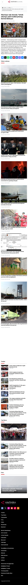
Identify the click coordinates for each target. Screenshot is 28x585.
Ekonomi (3, 540)
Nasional (3, 527)
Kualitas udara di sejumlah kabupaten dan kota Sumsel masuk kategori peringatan (16, 467)
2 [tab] (12, 494)
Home (5, 7)
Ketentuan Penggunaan (7, 563)
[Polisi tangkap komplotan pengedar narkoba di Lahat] (4, 374)
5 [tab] (18, 494)
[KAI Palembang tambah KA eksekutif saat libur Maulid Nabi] (4, 380)
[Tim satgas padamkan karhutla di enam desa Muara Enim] (4, 400)
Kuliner (3, 560)
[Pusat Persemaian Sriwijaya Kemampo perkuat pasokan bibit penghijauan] (14, 266)
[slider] (6, 36)
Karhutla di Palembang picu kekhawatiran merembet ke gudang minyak (12, 180)
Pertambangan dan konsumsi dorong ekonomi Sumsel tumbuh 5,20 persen (14, 324)
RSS (2, 575)
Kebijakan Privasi (5, 566)
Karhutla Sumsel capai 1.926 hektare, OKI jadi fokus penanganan (13, 83)
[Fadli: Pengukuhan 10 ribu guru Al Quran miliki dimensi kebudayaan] (4, 387)
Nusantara (3, 524)
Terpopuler (4, 517)
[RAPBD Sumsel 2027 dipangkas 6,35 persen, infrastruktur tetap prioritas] (14, 145)
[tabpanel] (14, 484)
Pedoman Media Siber (6, 573)
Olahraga (3, 542)
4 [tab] (16, 494)
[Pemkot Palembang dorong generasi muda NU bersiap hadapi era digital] (4, 407)
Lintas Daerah (4, 535)
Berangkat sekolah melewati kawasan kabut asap (12, 489)
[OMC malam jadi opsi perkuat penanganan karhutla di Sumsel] (14, 193)
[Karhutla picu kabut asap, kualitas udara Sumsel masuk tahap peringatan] (14, 97)
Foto (2, 472)
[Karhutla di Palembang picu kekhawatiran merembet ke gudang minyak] (14, 169)
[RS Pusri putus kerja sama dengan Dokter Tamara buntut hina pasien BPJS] (14, 242)
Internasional (4, 544)
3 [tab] (14, 494)
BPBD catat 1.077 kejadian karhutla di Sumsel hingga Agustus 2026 (13, 228)
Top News (4, 420)
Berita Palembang (5, 530)
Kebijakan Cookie (5, 568)
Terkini (3, 361)
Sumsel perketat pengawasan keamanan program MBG (12, 131)
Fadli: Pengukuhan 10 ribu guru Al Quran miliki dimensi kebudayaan (17, 387)
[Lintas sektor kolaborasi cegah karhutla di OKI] (4, 367)
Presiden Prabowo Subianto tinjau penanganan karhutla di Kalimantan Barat (17, 460)
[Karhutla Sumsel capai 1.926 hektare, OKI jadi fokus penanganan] (14, 73)
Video (9, 7)
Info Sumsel (4, 532)
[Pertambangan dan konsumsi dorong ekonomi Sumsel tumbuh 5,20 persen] (14, 314)
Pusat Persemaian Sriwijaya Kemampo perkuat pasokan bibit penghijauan (14, 276)
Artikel (2, 557)
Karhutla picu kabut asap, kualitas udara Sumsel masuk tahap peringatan (12, 107)
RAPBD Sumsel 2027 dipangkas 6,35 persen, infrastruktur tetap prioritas (13, 156)
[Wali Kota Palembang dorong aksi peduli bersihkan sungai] (4, 393)
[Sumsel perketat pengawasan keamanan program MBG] (14, 121)
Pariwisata (3, 550)
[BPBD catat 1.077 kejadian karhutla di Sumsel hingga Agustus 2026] (14, 218)
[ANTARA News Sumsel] (15, 1)
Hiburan (3, 553)
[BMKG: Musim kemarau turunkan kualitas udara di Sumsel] (14, 290)
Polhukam (3, 537)
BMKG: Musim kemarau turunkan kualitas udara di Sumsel (14, 300)
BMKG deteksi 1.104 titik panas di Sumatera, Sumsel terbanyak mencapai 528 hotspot (17, 453)
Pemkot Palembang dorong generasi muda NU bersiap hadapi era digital (16, 406)
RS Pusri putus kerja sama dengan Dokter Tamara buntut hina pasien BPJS (12, 252)
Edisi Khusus (4, 555)
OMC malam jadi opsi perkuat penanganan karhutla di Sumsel (12, 204)
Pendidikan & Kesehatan (7, 548)
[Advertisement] (14, 345)
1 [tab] (10, 494)
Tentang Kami (4, 570)
